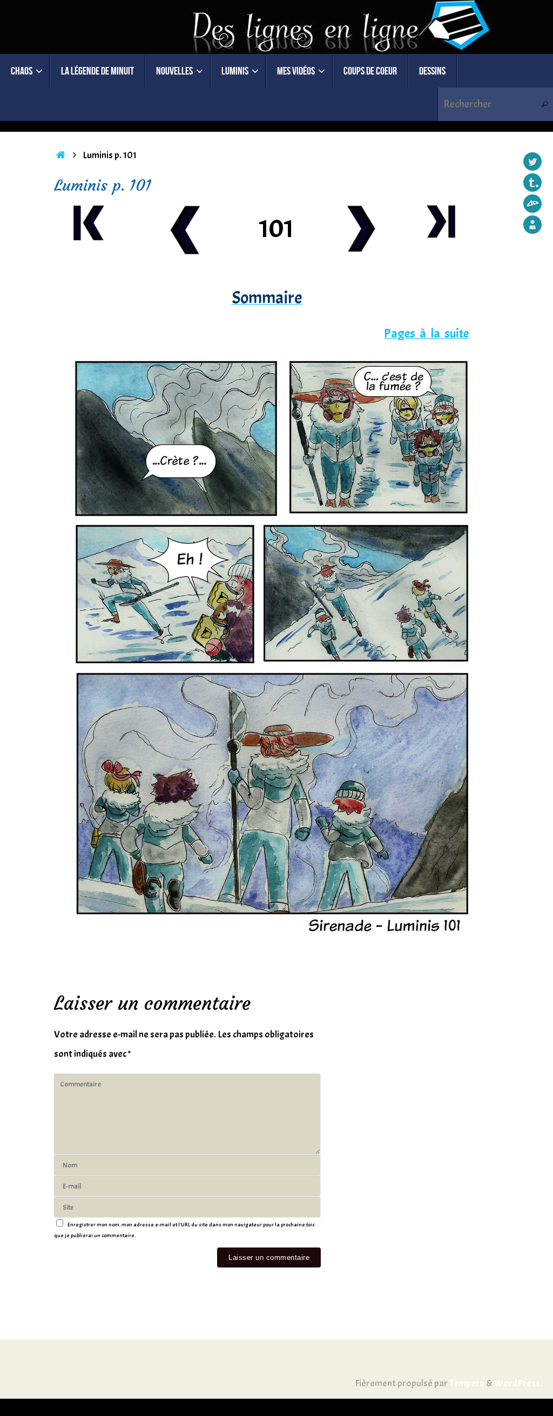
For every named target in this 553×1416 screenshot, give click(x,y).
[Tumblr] (532, 182)
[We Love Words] (532, 224)
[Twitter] (532, 161)
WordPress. (518, 1383)
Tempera (466, 1383)
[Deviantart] (532, 203)
